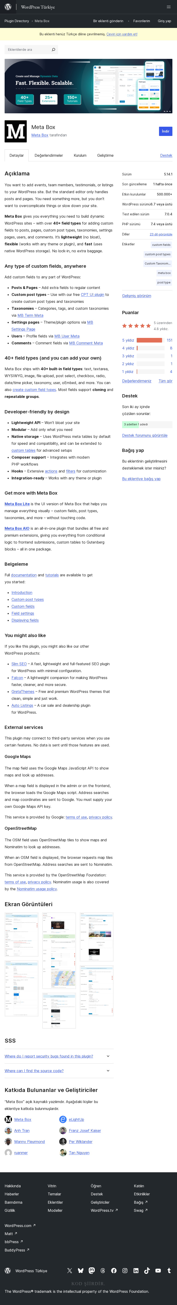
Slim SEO (19, 664)
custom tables (23, 450)
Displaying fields (25, 620)
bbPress (14, 1241)
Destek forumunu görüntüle (145, 435)
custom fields (161, 245)
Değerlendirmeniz (136, 381)
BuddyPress (17, 1250)
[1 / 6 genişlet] (32, 918)
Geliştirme (105, 155)
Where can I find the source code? (34, 1071)
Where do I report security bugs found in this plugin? (49, 1056)
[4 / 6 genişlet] (70, 999)
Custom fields (23, 606)
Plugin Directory (17, 21)
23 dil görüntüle (161, 234)
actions (51, 471)
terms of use (76, 817)
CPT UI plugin (92, 294)
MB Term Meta (30, 315)
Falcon (17, 677)
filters (70, 471)
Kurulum (80, 155)
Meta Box (39, 135)
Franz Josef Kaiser (85, 1130)
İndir (165, 131)
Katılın (139, 1186)
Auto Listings (22, 705)
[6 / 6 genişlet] (107, 971)
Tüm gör (165, 381)
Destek (166, 155)
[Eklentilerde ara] (53, 49)
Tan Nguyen (79, 1152)
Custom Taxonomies (158, 263)
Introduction (22, 592)
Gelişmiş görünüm (136, 295)
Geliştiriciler (100, 1202)
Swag (141, 1210)
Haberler (12, 1194)
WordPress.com (20, 1225)
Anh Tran (22, 1130)
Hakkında (13, 1186)
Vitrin (52, 1186)
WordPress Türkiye (31, 1271)
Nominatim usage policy (37, 889)
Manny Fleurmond (29, 1141)
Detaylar (16, 155)
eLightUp (76, 1119)
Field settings (23, 613)
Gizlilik (10, 1210)
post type (164, 282)
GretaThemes (23, 691)
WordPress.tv (104, 1210)
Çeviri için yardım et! (121, 34)
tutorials (52, 575)
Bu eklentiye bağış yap (141, 478)
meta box (164, 273)
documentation (24, 575)
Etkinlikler (142, 1194)
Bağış (141, 1202)
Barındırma (13, 1202)
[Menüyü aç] (169, 7)
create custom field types (34, 389)
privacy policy (100, 817)
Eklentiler (55, 1202)
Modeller (55, 1210)
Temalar (54, 1194)
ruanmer (21, 1152)
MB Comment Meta (86, 343)
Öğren (96, 1186)
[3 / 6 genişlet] (70, 918)
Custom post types (28, 599)
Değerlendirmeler (49, 155)
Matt (11, 1233)
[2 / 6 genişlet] (32, 966)
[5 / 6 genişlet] (107, 918)
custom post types (158, 254)
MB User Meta (67, 336)
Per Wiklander (80, 1141)
